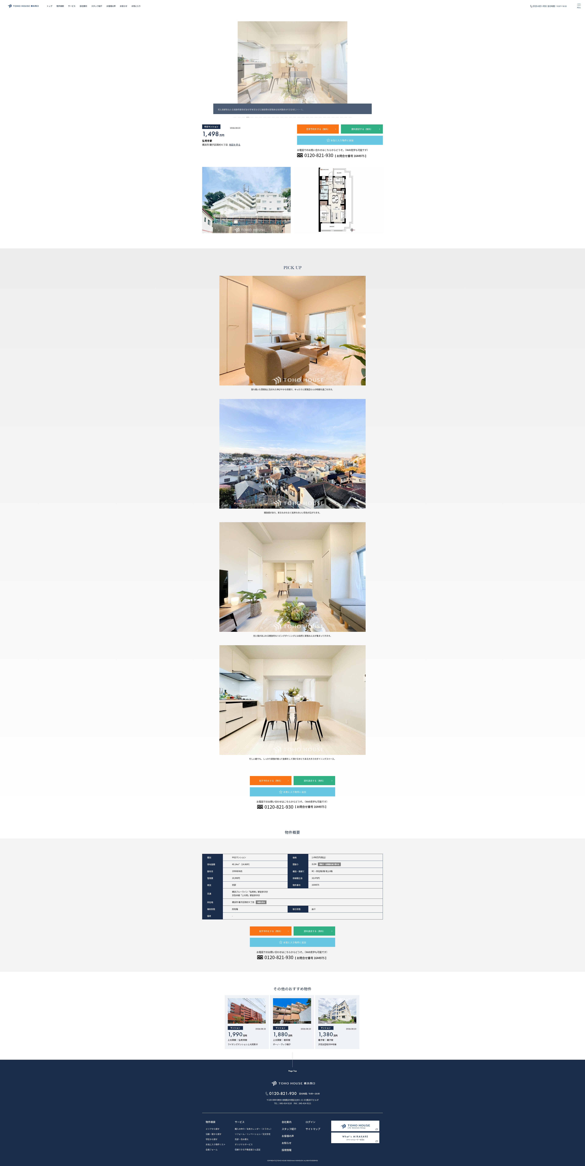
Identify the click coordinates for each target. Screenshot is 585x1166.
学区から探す (212, 1139)
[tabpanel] (292, 67)
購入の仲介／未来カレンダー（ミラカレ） (253, 1129)
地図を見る (234, 144)
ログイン (310, 1122)
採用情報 (286, 1150)
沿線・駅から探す (214, 1134)
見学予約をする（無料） (318, 129)
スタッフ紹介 (96, 6)
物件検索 (60, 6)
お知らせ (123, 6)
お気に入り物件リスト (215, 1144)
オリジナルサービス (244, 1144)
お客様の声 (111, 6)
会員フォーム (212, 1149)
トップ (49, 6)
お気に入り (136, 6)
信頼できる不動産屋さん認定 (248, 1149)
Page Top (292, 1070)
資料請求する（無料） (362, 129)
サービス (71, 6)
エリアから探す (213, 1129)
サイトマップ (313, 1129)
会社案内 (83, 6)
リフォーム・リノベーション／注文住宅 (252, 1134)
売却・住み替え (242, 1139)
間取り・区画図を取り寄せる (329, 864)
